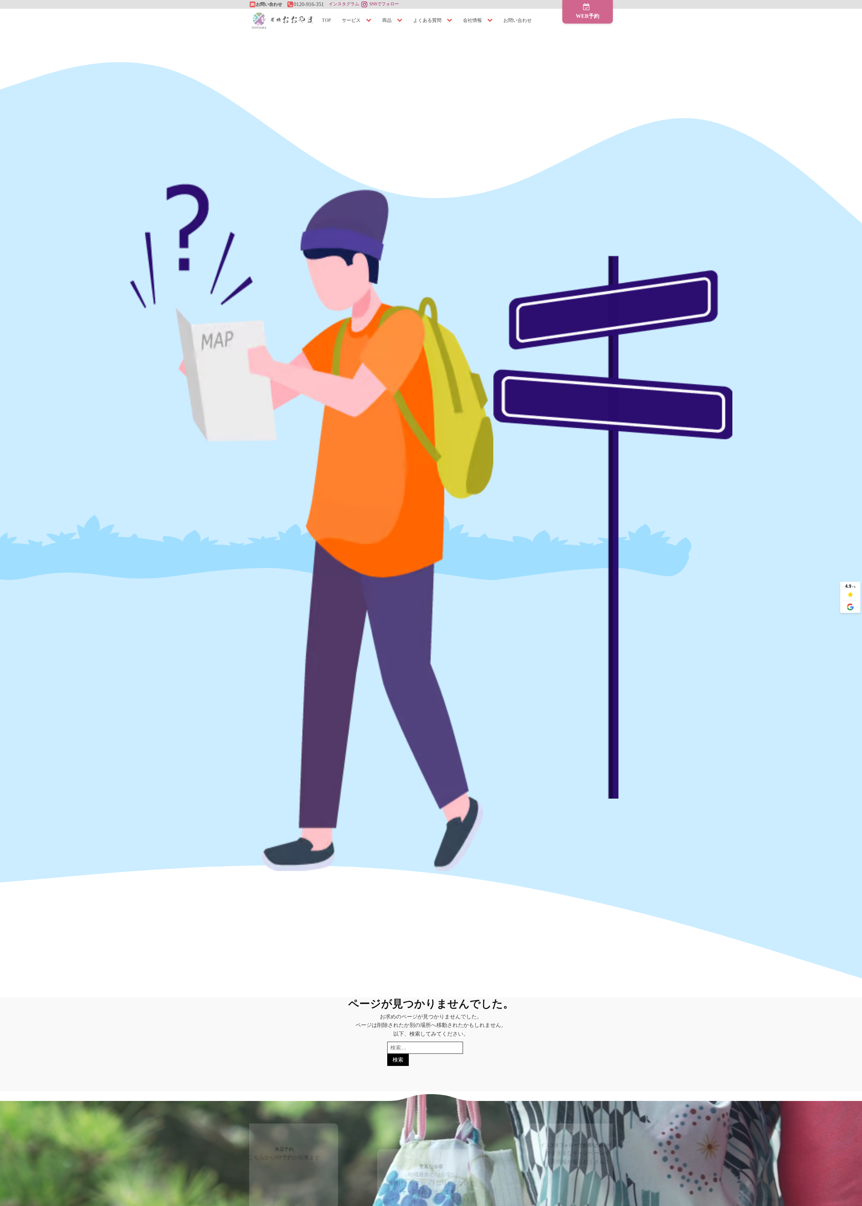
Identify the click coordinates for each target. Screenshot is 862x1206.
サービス (351, 20)
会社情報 (472, 20)
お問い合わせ (517, 20)
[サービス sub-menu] (370, 20)
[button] (587, 12)
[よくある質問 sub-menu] (451, 20)
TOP (326, 20)
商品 (387, 20)
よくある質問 (427, 20)
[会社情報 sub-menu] (491, 20)
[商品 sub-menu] (401, 20)
